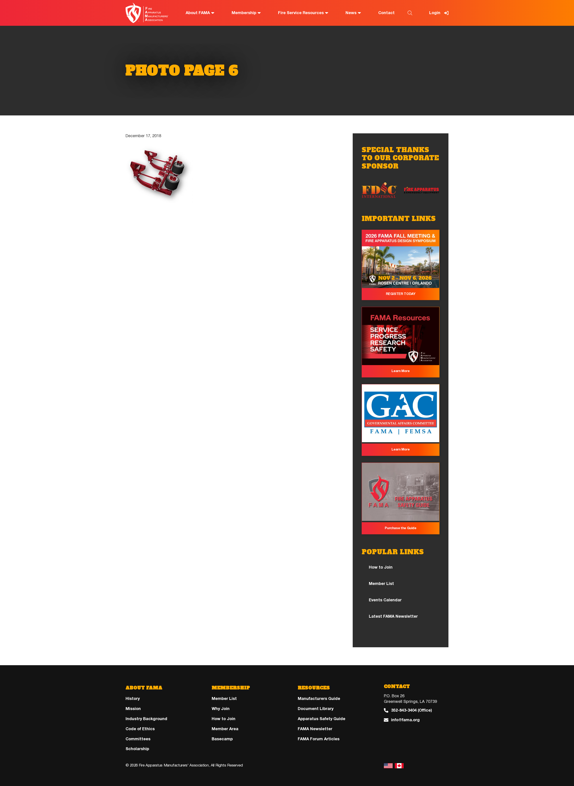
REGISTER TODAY (400, 294)
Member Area (225, 728)
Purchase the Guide (400, 528)
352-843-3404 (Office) (411, 710)
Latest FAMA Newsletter (393, 616)
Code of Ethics (140, 728)
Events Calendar (385, 600)
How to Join (381, 567)
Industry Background (146, 718)
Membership (244, 13)
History (133, 698)
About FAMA (198, 13)
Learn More (400, 371)
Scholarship (137, 748)
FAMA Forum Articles (318, 739)
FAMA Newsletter (315, 728)
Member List (381, 583)
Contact (386, 13)
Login (434, 13)
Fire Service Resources (301, 13)
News (351, 13)
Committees (138, 739)
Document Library (315, 708)
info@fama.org (405, 720)
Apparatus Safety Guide (321, 718)
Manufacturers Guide (319, 698)
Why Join (221, 708)
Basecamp (222, 739)
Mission (133, 708)
